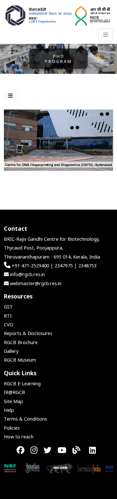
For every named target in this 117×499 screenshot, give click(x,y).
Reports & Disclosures (28, 333)
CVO (8, 324)
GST (8, 307)
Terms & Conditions (25, 419)
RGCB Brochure (21, 342)
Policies (12, 428)
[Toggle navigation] (105, 34)
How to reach (18, 437)
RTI (8, 316)
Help (9, 410)
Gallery (11, 351)
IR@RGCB (14, 392)
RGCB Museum (20, 360)
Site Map (13, 401)
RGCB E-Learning (22, 383)
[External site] (24, 467)
